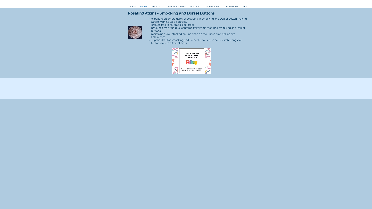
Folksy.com (158, 36)
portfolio (181, 21)
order (190, 24)
